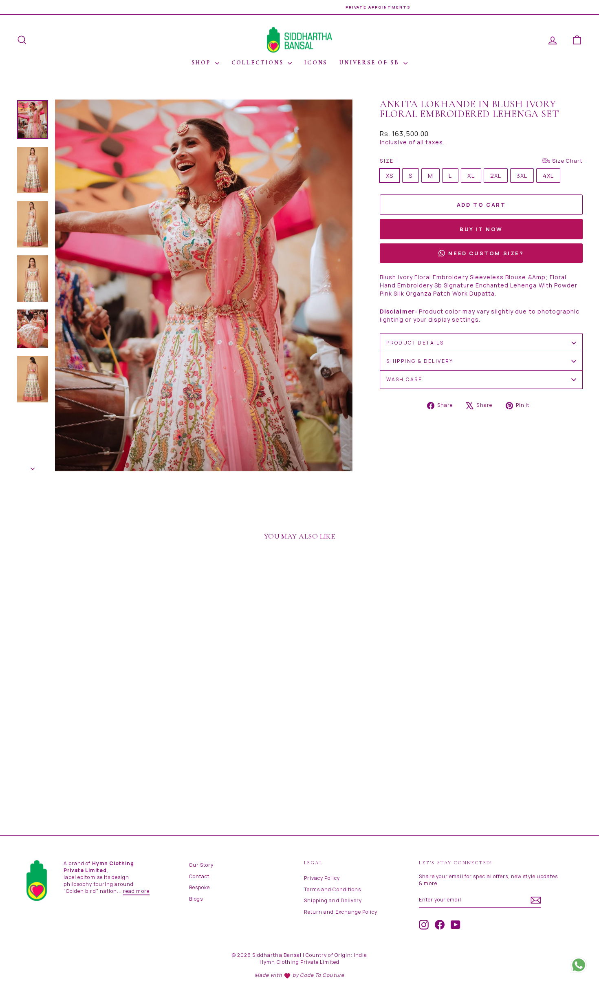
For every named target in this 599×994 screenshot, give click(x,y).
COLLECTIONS (258, 62)
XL (470, 175)
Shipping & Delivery (420, 361)
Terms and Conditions (332, 889)
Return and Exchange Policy (340, 911)
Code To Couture (322, 975)
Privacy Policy (322, 878)
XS (389, 175)
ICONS (315, 62)
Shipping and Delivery (333, 900)
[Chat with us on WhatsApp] (578, 961)
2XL (495, 175)
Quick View (83, 754)
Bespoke (199, 887)
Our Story (201, 864)
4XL (548, 175)
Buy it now (481, 229)
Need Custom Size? (486, 253)
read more (136, 891)
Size (481, 160)
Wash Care (404, 379)
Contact (199, 876)
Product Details (415, 342)
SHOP (202, 62)
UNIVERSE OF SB (370, 62)
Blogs (196, 898)
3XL (522, 175)
